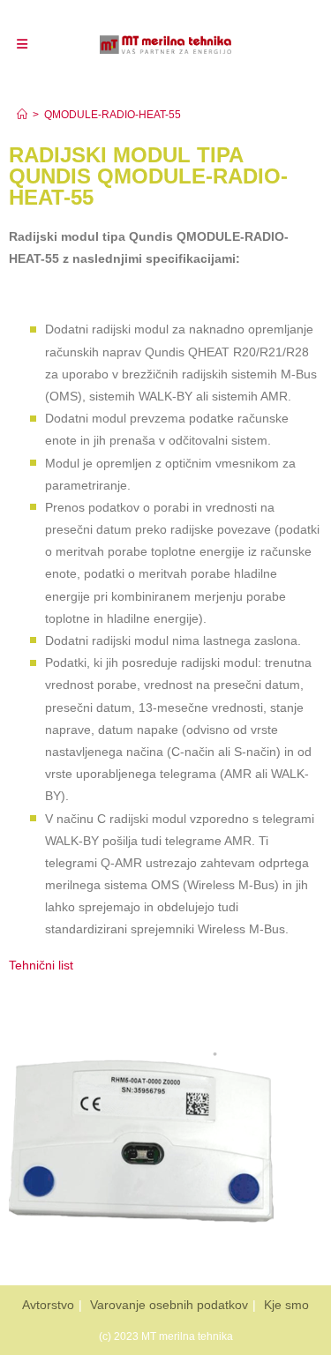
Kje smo (286, 1305)
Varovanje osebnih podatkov (169, 1305)
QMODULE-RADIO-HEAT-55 (112, 115)
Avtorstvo (48, 1305)
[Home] (22, 115)
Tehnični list (41, 965)
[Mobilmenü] (22, 44)
